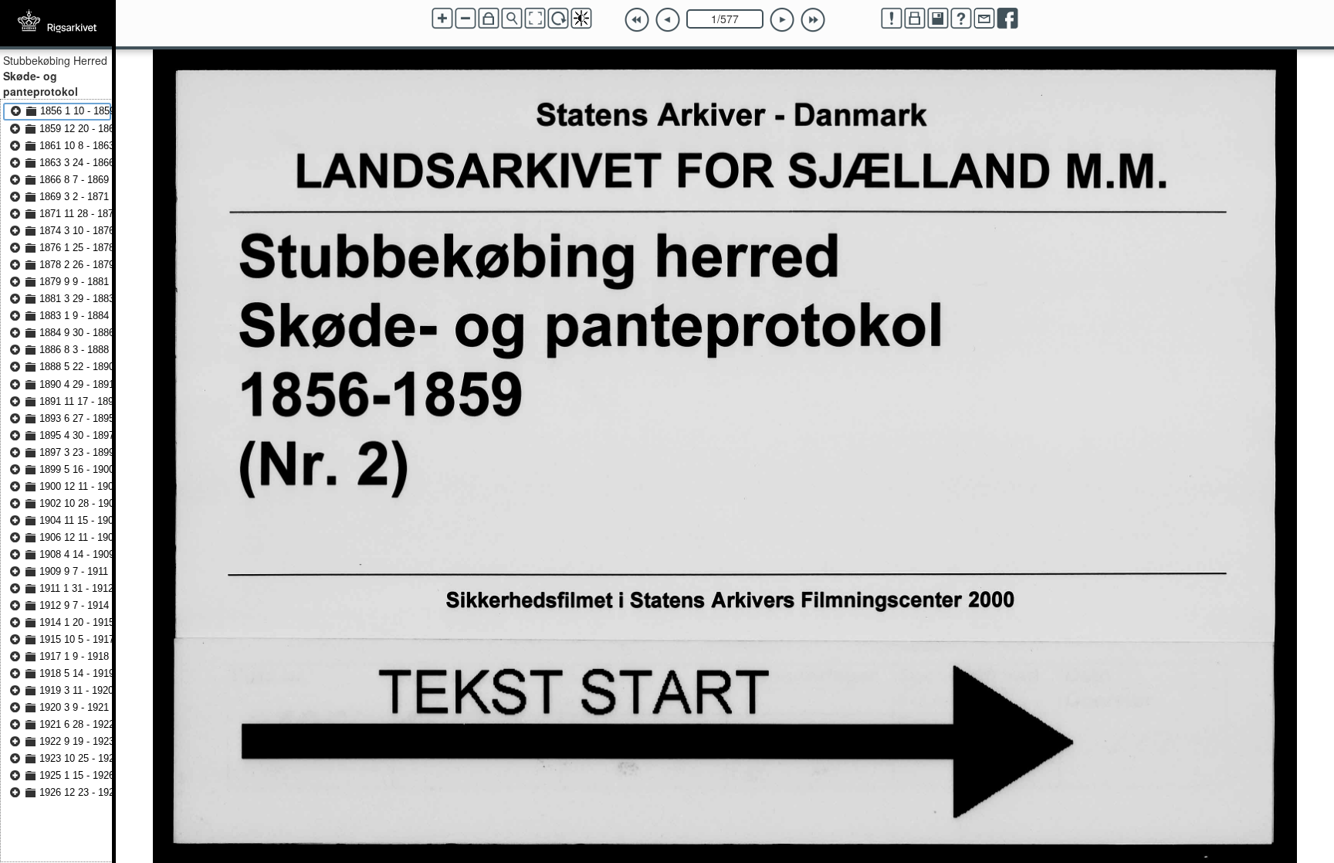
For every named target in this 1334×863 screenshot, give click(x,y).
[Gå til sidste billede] (813, 20)
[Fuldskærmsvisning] (535, 18)
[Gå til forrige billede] (667, 20)
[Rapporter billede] (891, 18)
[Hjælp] (961, 18)
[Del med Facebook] (1007, 18)
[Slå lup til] (512, 18)
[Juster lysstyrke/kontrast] (581, 18)
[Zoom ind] (442, 18)
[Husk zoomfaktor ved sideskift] (488, 18)
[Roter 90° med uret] (558, 18)
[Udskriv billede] (915, 18)
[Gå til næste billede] (782, 20)
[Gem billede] (938, 18)
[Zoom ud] (465, 18)
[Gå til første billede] (637, 20)
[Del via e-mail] (984, 18)
